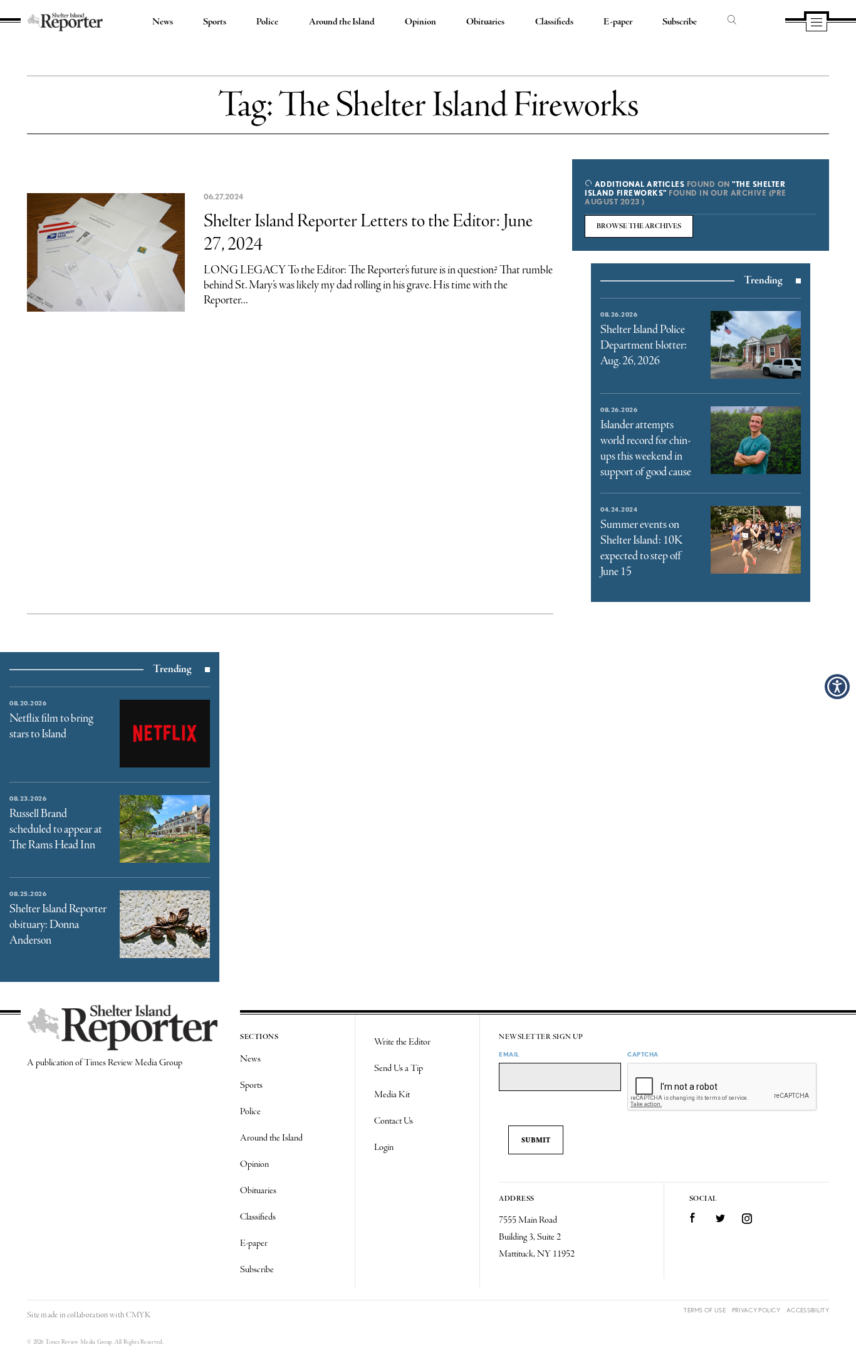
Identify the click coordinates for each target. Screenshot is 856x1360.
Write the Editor (402, 1042)
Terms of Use (705, 1310)
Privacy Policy (756, 1310)
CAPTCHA (643, 1054)
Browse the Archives (639, 226)
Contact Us (393, 1121)
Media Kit (392, 1095)
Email (509, 1054)
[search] (732, 20)
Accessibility (807, 1310)
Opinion (420, 22)
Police (267, 22)
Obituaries (485, 22)
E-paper (617, 22)
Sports (214, 22)
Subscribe (679, 22)
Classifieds (554, 22)
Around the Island (342, 22)
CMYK (138, 1315)
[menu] (816, 23)
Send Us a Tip (398, 1068)
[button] (837, 686)
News (162, 22)
